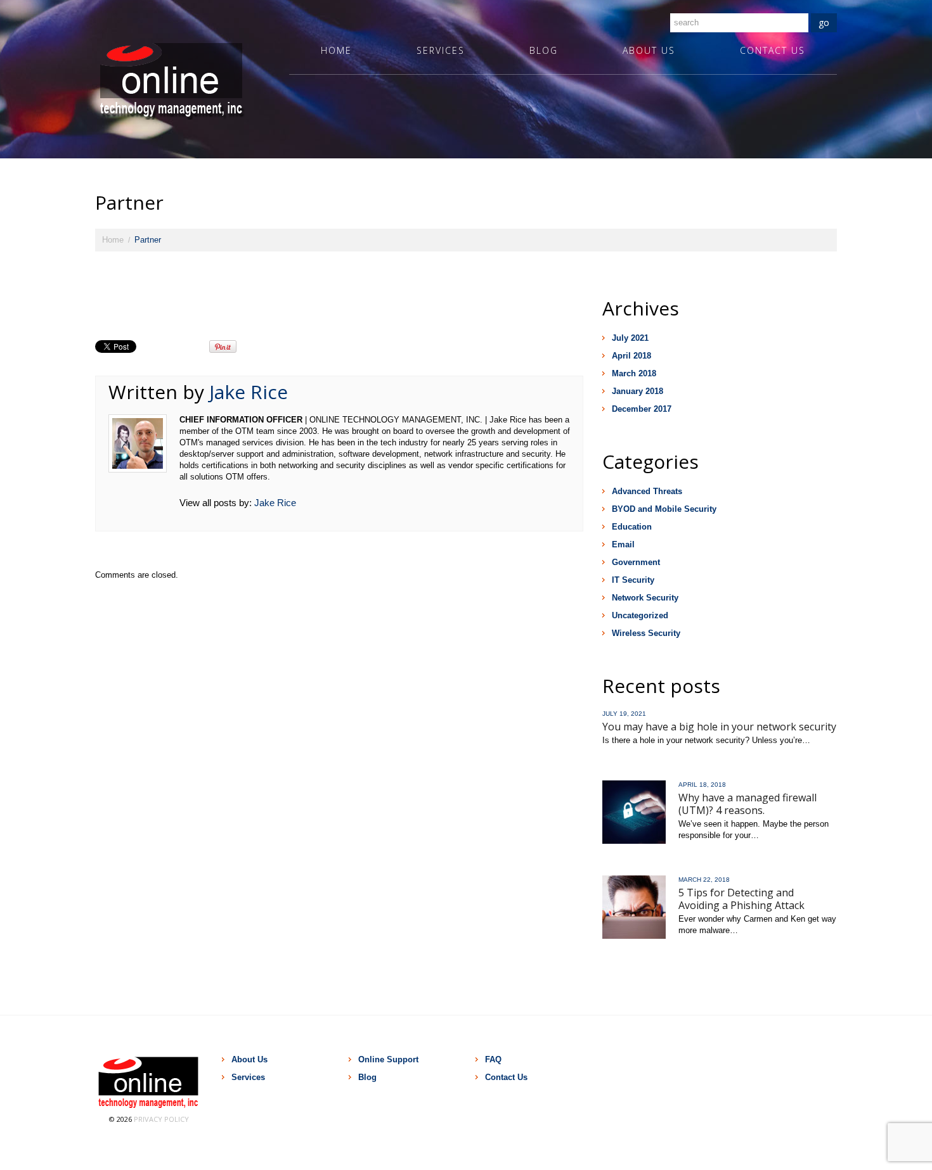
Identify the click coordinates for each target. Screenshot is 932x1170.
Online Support (388, 1059)
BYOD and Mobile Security (664, 509)
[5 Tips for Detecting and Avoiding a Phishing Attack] (634, 907)
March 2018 (634, 373)
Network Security (645, 597)
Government (636, 562)
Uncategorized (640, 615)
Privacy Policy (161, 1119)
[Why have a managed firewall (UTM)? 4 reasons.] (634, 812)
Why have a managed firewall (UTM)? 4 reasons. (747, 804)
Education (632, 526)
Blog (543, 50)
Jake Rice (248, 392)
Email (623, 544)
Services (441, 50)
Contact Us (772, 50)
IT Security (633, 580)
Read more (623, 758)
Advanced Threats (647, 491)
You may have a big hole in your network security (719, 727)
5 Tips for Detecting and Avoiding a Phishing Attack (741, 899)
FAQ (493, 1059)
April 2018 (631, 355)
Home (336, 50)
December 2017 (641, 409)
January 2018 (637, 391)
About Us (649, 50)
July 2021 (630, 338)
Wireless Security (646, 633)
